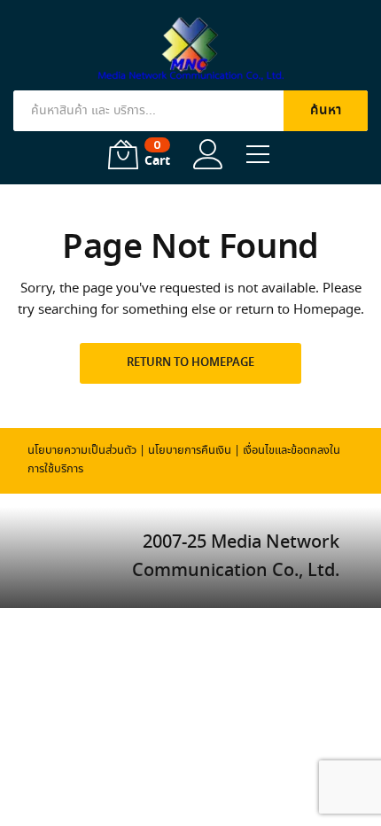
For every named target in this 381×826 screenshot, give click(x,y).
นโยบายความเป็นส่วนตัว (81, 450)
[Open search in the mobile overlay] (190, 110)
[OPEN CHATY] (331, 780)
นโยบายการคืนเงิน (189, 450)
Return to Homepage (190, 363)
